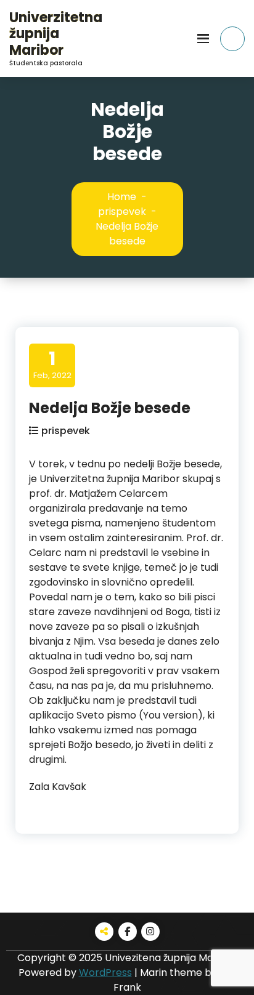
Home (121, 197)
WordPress (105, 972)
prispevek (122, 211)
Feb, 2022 (52, 364)
